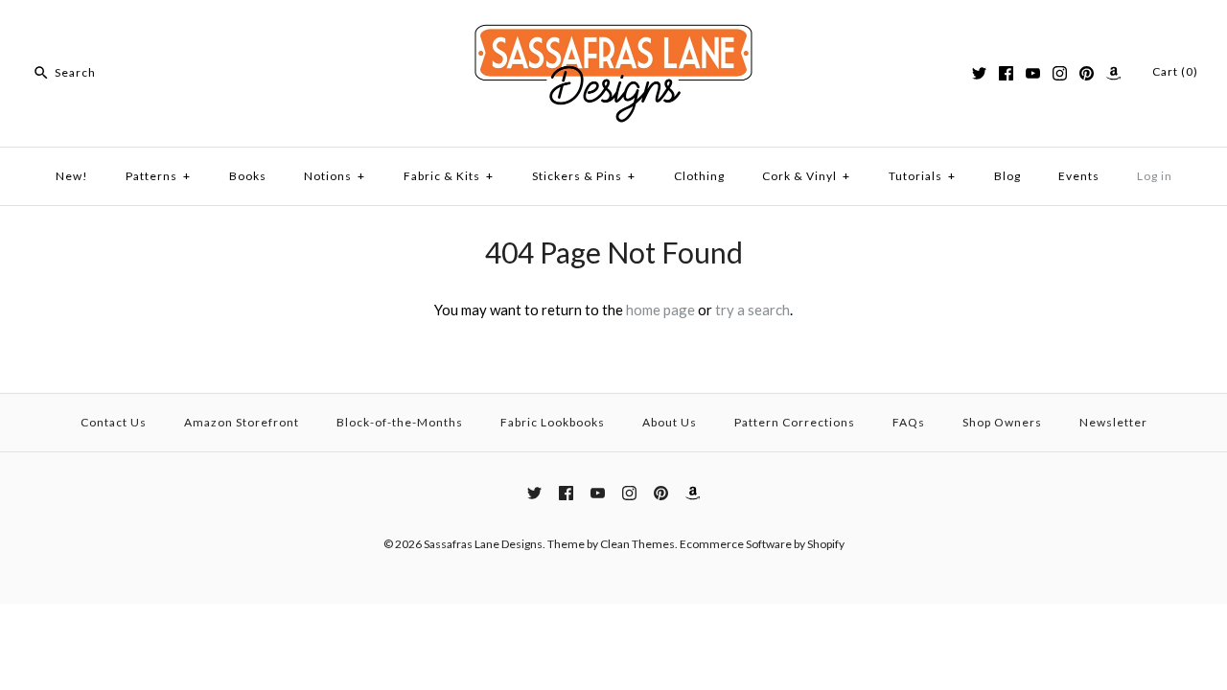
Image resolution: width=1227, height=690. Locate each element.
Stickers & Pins (584, 176)
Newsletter (1113, 422)
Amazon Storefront (241, 422)
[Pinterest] (1086, 73)
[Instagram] (1060, 73)
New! (72, 176)
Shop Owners (1002, 422)
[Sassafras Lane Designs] (613, 30)
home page (660, 309)
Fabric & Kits (449, 176)
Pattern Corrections (794, 422)
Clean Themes (637, 544)
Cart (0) (1175, 71)
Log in (1154, 176)
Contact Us (114, 422)
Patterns (158, 176)
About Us (669, 422)
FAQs (908, 422)
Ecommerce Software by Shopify (762, 544)
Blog (1007, 176)
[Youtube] (1033, 73)
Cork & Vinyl (806, 176)
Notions (334, 176)
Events (1079, 176)
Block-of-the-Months (399, 422)
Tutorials (922, 176)
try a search (752, 309)
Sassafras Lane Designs (483, 544)
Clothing (699, 176)
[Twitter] (979, 73)
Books (247, 176)
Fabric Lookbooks (552, 422)
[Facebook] (1006, 73)
